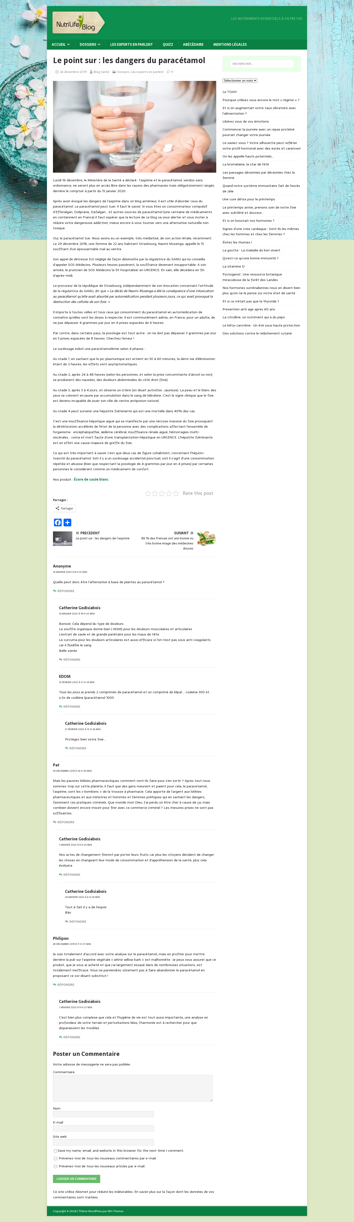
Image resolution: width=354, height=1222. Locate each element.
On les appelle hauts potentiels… (248, 156)
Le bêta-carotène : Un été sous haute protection (261, 325)
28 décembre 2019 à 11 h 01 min (72, 944)
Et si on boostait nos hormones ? (249, 220)
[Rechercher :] (261, 64)
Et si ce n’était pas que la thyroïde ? (251, 301)
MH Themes (115, 1211)
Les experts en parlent (131, 44)
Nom (56, 1108)
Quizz (168, 44)
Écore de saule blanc (91, 479)
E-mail (58, 1122)
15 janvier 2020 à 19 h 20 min (77, 614)
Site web (60, 1136)
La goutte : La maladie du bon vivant (251, 250)
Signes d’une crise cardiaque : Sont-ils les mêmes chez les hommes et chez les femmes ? (261, 231)
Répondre (65, 591)
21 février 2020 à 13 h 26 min (83, 729)
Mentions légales (230, 44)
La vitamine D (234, 266)
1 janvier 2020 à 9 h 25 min (75, 845)
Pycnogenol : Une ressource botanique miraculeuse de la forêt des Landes (252, 277)
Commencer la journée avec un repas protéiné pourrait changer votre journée (259, 132)
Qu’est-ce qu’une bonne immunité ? (251, 258)
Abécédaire (193, 44)
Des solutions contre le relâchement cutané (257, 333)
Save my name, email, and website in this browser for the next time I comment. (121, 1150)
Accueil (59, 44)
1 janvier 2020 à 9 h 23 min (75, 1007)
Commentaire (64, 1072)
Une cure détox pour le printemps (249, 199)
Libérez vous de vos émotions (246, 121)
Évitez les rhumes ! (237, 242)
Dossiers (88, 44)
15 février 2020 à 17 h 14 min (76, 682)
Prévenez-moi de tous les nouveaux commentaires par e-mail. (108, 1158)
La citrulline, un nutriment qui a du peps (254, 317)
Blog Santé (101, 71)
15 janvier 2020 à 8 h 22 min (70, 572)
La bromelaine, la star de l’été (246, 164)
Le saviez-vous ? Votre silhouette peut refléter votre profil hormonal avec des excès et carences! (262, 145)
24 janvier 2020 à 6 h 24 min (82, 897)
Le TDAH (229, 91)
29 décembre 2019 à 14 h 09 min (72, 771)
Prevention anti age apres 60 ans (249, 309)
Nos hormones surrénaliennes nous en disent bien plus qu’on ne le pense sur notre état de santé (261, 290)
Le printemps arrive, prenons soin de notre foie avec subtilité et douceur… (259, 210)
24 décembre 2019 (73, 71)
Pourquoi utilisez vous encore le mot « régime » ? (261, 100)
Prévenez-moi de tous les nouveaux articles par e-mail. (102, 1166)
